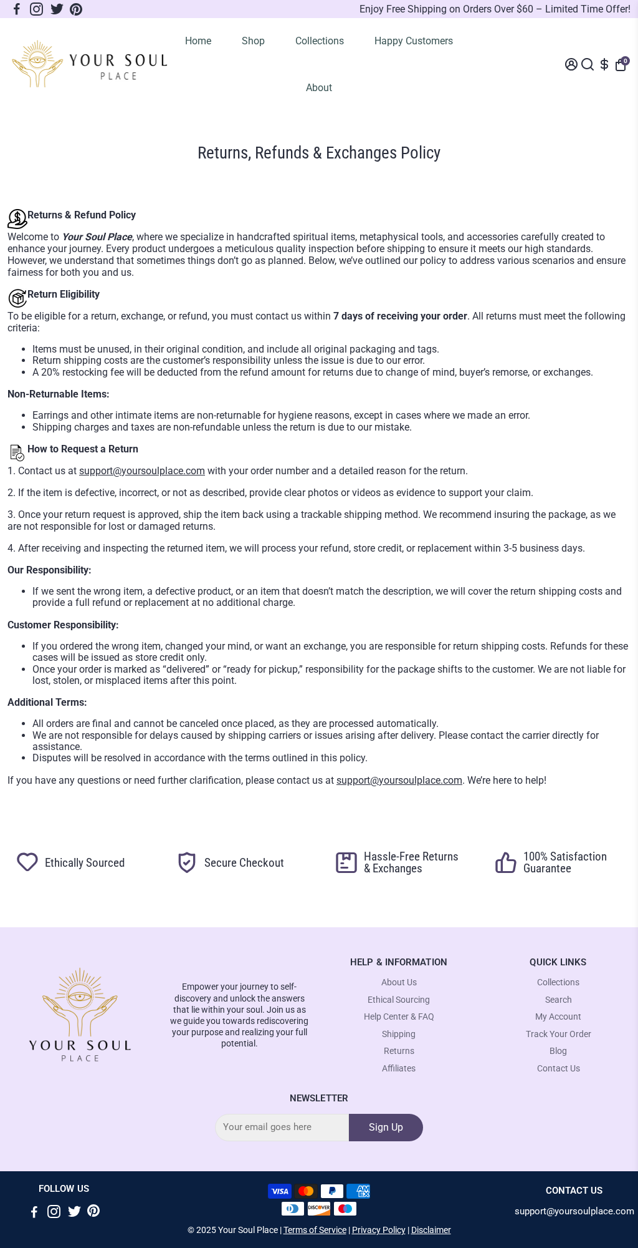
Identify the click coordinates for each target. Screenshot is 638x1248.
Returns (399, 1051)
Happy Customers (413, 41)
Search (558, 1000)
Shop (253, 41)
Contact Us (558, 1068)
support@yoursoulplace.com (142, 471)
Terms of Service (314, 1230)
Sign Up (386, 1127)
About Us (399, 982)
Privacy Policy (379, 1230)
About (319, 88)
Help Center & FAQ (399, 1016)
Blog (558, 1051)
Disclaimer (431, 1230)
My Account (558, 1016)
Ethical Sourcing (399, 1000)
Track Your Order (558, 1034)
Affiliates (399, 1068)
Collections (319, 41)
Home (198, 41)
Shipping (399, 1034)
